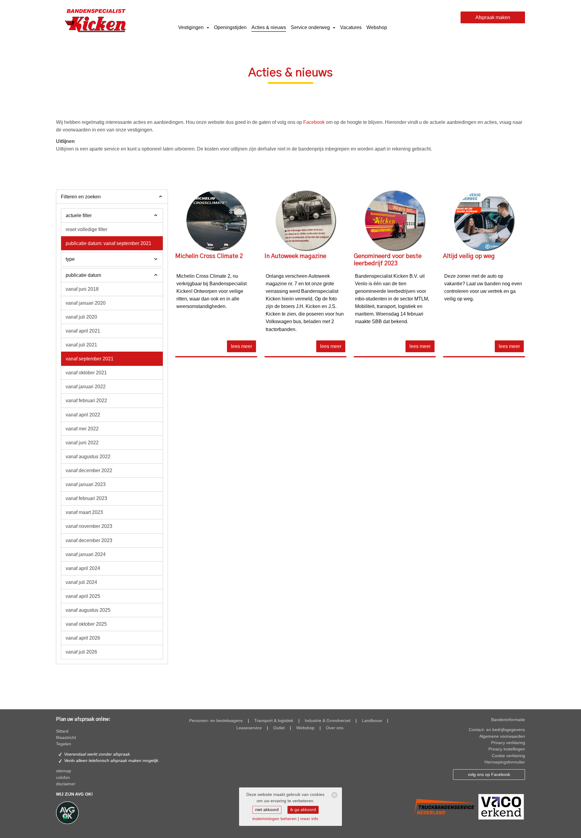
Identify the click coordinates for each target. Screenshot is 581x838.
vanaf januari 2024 (86, 554)
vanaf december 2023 (89, 540)
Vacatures (351, 27)
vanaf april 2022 (83, 414)
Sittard (62, 731)
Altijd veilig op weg (469, 256)
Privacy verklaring (508, 742)
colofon (63, 777)
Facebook (314, 122)
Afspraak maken (492, 17)
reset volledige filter (86, 229)
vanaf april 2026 (83, 638)
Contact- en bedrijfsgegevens (497, 729)
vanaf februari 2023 (86, 498)
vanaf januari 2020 (86, 303)
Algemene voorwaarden (502, 736)
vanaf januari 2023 (86, 484)
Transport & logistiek (273, 720)
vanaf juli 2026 (81, 651)
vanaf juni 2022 (82, 442)
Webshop (376, 27)
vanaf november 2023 (89, 526)
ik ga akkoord (303, 809)
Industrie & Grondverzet (327, 720)
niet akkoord (267, 809)
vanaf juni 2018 (82, 289)
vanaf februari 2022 (86, 400)
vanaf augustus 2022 (88, 456)
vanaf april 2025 (83, 596)
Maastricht (66, 737)
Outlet (279, 728)
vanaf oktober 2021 (86, 372)
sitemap (63, 771)
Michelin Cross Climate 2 (209, 256)
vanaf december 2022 (89, 470)
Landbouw (372, 720)
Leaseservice (249, 728)
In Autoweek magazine (295, 256)
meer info (309, 818)
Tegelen (63, 744)
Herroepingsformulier (504, 762)
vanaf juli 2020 (81, 317)
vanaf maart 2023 (84, 512)
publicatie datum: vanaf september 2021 (108, 243)
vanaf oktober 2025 (86, 624)
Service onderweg (311, 27)
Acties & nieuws (268, 27)
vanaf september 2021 (89, 358)
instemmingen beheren (274, 818)
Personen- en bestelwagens (216, 720)
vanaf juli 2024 (81, 582)
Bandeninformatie (508, 719)
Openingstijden (230, 27)
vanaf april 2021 (83, 330)
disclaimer (65, 784)
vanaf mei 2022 (82, 428)
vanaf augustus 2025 (88, 610)
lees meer (241, 346)
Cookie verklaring (508, 756)
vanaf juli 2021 (81, 344)
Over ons (334, 728)
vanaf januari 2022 (86, 386)
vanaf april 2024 (83, 568)
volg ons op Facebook (489, 774)
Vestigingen (191, 27)
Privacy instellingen (506, 749)
